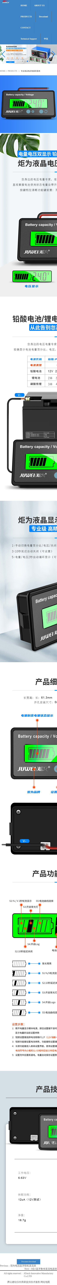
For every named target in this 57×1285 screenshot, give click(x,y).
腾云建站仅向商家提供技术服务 (23, 1282)
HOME (24, 5)
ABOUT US (39, 5)
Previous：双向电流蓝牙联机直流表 (18, 1265)
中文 (46, 39)
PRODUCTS (26, 17)
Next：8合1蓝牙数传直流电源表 (40, 1269)
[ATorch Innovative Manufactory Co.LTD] (5, 3)
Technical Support (29, 39)
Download (43, 17)
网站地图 (45, 1282)
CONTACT (26, 28)
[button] (54, 54)
